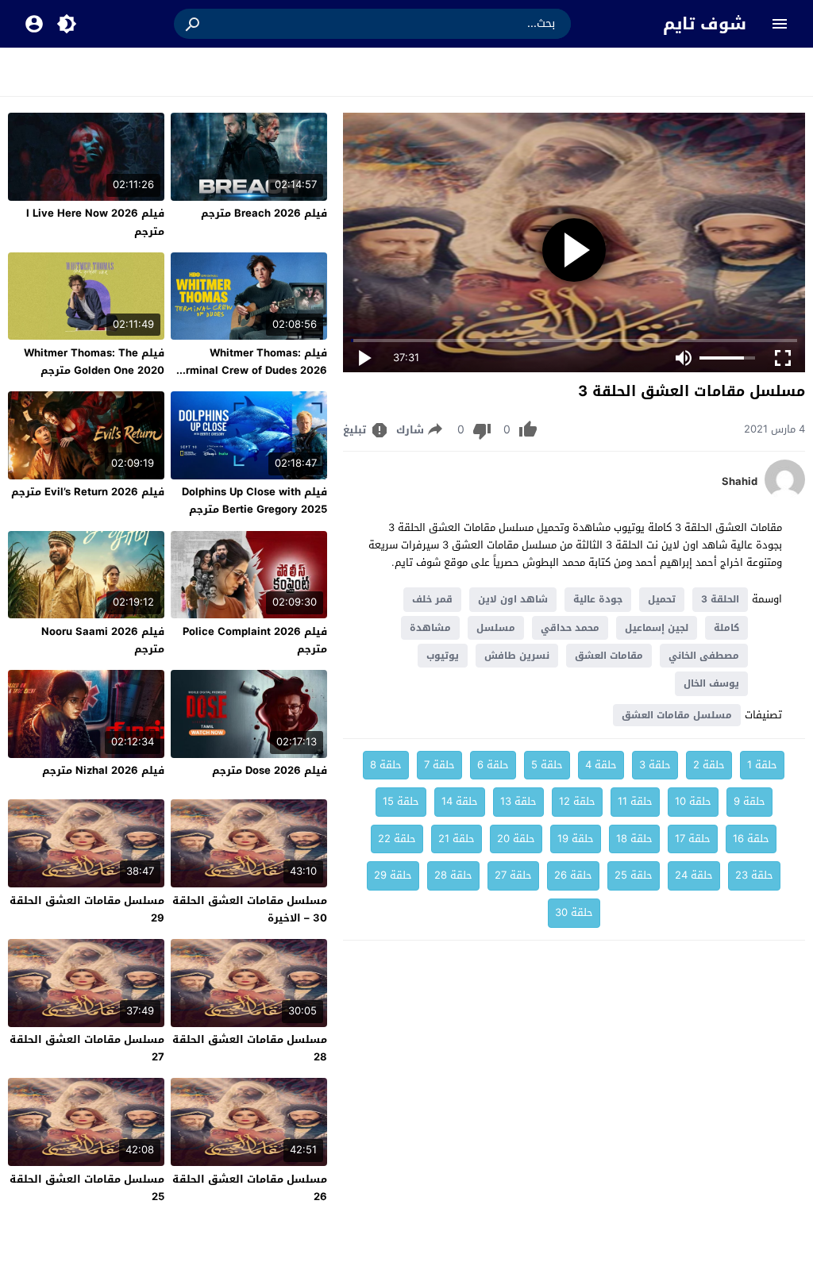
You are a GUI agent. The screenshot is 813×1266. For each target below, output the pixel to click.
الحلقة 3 (720, 599)
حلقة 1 (762, 765)
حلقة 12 (577, 801)
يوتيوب (442, 655)
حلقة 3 (655, 765)
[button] (194, 24)
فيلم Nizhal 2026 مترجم (103, 770)
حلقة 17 (693, 838)
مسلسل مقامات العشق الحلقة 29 (87, 909)
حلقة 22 (397, 838)
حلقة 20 (516, 838)
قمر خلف (432, 599)
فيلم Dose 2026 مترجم (269, 770)
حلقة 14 (459, 801)
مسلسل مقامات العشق (677, 715)
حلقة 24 (694, 875)
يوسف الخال (711, 683)
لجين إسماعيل (656, 628)
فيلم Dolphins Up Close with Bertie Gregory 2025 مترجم (254, 500)
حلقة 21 (456, 838)
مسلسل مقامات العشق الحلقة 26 (249, 1187)
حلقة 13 (518, 801)
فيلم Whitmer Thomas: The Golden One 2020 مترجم (94, 361)
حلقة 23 (754, 875)
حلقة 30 (574, 912)
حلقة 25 (634, 875)
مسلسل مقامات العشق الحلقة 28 (249, 1048)
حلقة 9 (749, 801)
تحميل (662, 599)
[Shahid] (785, 496)
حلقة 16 (751, 838)
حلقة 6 (493, 765)
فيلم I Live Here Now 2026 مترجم (95, 222)
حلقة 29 (393, 875)
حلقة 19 (575, 838)
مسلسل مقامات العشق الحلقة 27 (87, 1048)
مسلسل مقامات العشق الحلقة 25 (87, 1187)
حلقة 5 (547, 765)
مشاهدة (430, 628)
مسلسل (495, 628)
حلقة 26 (573, 875)
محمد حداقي (570, 628)
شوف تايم (704, 24)
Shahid (739, 482)
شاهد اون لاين (513, 599)
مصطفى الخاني (704, 655)
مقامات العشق (609, 655)
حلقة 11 (635, 801)
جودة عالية (597, 599)
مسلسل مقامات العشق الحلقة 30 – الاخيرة (249, 909)
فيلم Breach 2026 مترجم (264, 213)
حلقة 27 (513, 875)
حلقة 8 (386, 765)
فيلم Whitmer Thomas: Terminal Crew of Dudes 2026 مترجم (250, 370)
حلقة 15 (401, 801)
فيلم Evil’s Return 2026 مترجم (87, 492)
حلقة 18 (634, 838)
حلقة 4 (601, 765)
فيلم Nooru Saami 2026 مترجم (102, 640)
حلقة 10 (693, 801)
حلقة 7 (439, 765)
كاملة (726, 628)
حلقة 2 (709, 765)
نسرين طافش (516, 655)
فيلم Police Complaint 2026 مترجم (255, 640)
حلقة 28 (453, 875)
